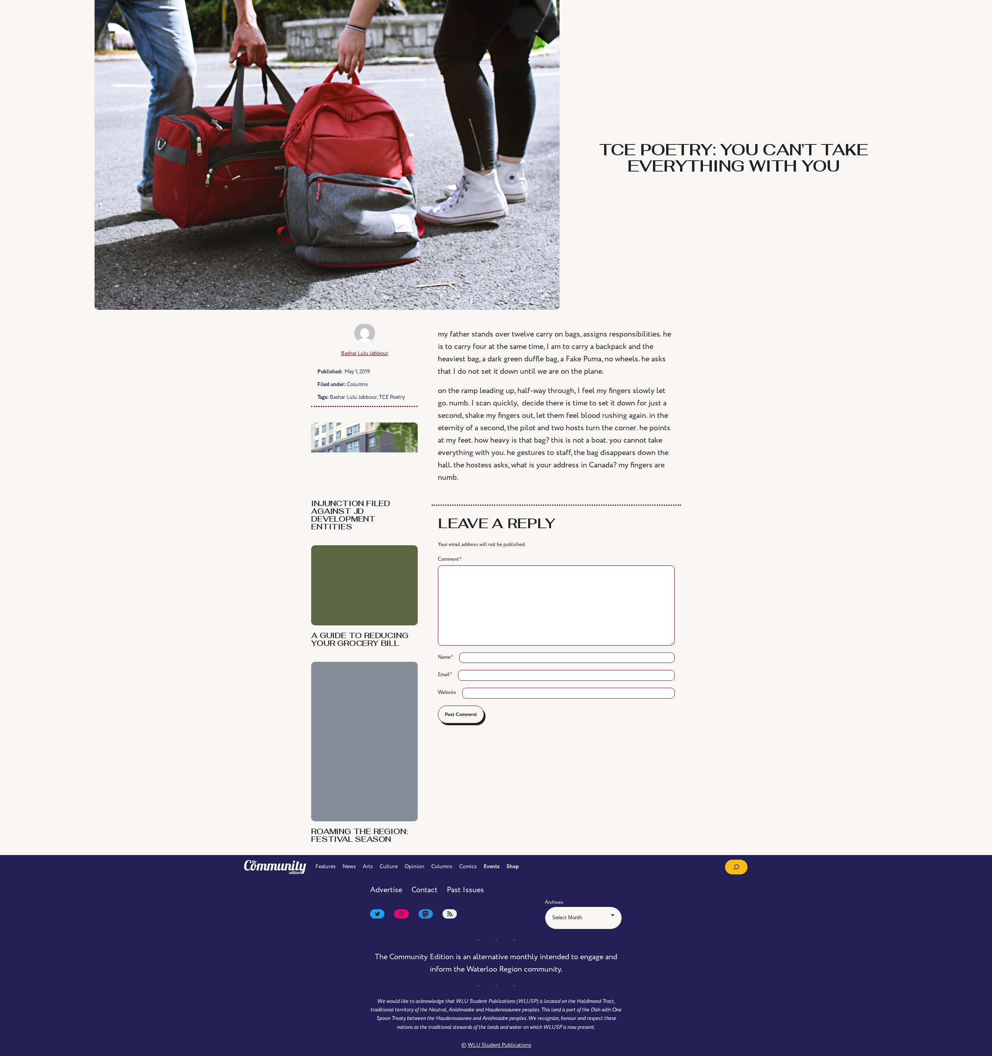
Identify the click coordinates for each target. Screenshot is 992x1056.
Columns (357, 384)
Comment (450, 559)
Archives (554, 902)
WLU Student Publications (499, 1045)
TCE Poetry (392, 397)
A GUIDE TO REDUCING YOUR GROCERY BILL (359, 640)
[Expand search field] (736, 867)
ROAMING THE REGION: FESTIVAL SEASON (359, 836)
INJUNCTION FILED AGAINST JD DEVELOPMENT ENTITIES (350, 515)
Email (445, 674)
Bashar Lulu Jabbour (364, 353)
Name (445, 657)
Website (447, 692)
